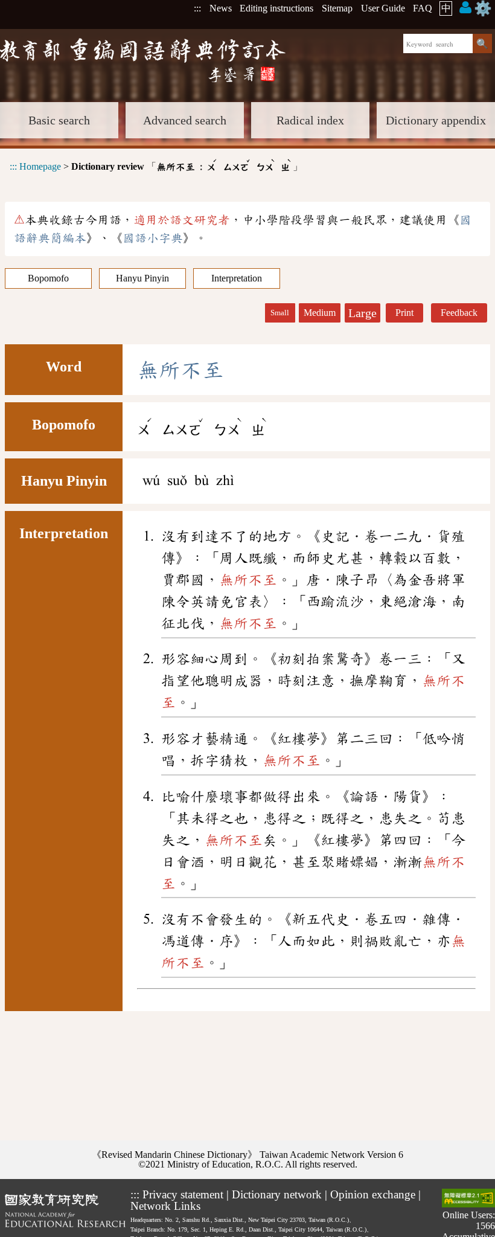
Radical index (310, 120)
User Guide (383, 8)
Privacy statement (182, 1194)
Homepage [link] (40, 166)
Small (279, 313)
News (220, 8)
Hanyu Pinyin (142, 278)
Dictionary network (277, 1194)
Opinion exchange (372, 1194)
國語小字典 (153, 238)
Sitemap (337, 8)
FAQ (422, 8)
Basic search (59, 120)
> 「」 (156, 165)
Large (362, 313)
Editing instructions (276, 8)
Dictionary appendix (436, 120)
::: (197, 8)
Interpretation (236, 278)
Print (404, 312)
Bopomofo (48, 278)
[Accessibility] (468, 1199)
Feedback (459, 312)
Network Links (165, 1206)
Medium (320, 312)
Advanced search (184, 120)
